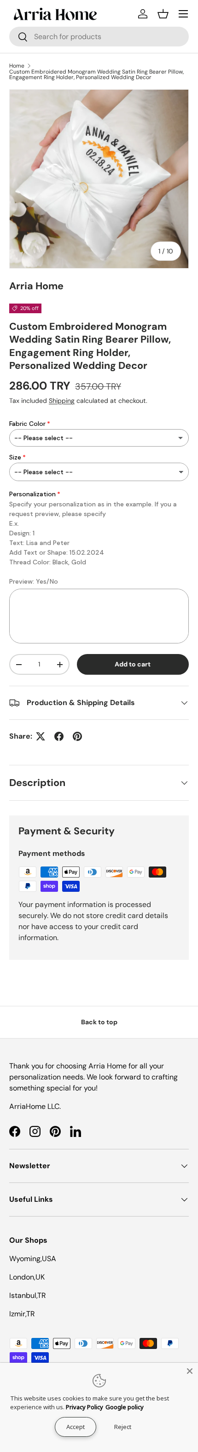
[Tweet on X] (40, 736)
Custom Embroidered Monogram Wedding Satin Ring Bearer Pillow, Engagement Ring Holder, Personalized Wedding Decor (96, 74)
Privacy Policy (84, 1407)
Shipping (62, 400)
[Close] (189, 1371)
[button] (163, 14)
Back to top (99, 1022)
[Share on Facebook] (59, 736)
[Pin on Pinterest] (77, 736)
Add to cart (133, 664)
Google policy (124, 1407)
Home (16, 66)
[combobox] (99, 36)
